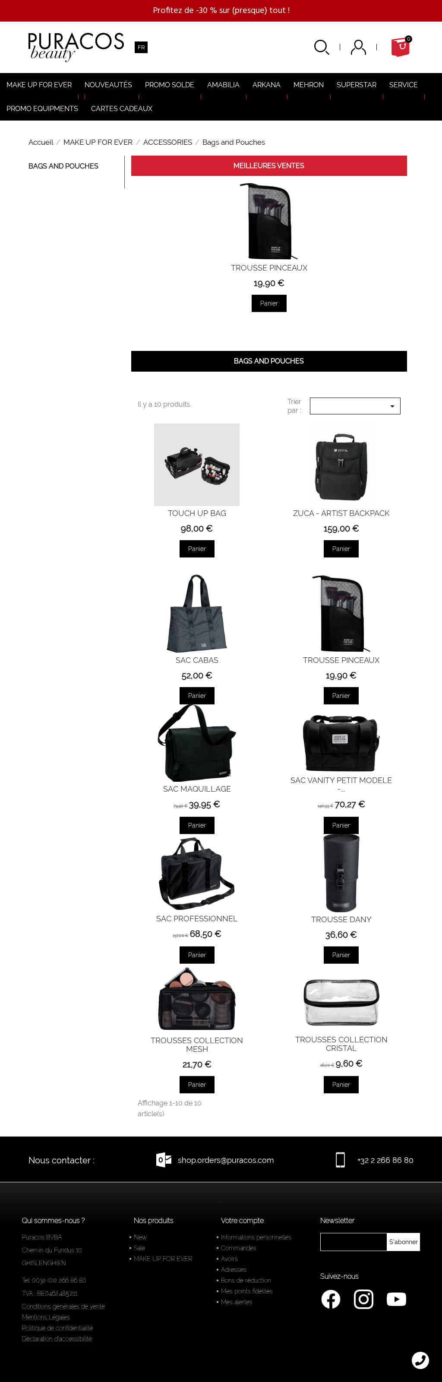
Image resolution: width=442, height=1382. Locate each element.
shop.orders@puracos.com (226, 1160)
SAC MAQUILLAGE (197, 788)
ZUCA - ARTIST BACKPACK (341, 513)
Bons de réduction (246, 1280)
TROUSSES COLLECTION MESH (197, 1045)
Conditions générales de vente (63, 1306)
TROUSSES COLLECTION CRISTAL (341, 1044)
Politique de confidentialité (57, 1328)
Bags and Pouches (63, 166)
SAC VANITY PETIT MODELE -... (341, 784)
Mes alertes (237, 1302)
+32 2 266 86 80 (385, 1160)
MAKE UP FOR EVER (163, 1258)
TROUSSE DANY (341, 919)
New (140, 1237)
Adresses (233, 1269)
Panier (269, 303)
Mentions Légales (46, 1317)
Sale (139, 1248)
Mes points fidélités (247, 1291)
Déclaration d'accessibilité (57, 1338)
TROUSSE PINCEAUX (269, 267)
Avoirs (229, 1258)
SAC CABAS (197, 660)
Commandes (238, 1248)
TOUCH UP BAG (197, 513)
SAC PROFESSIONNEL (197, 918)
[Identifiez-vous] (369, 47)
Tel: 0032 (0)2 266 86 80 (54, 1280)
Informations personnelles (256, 1237)
